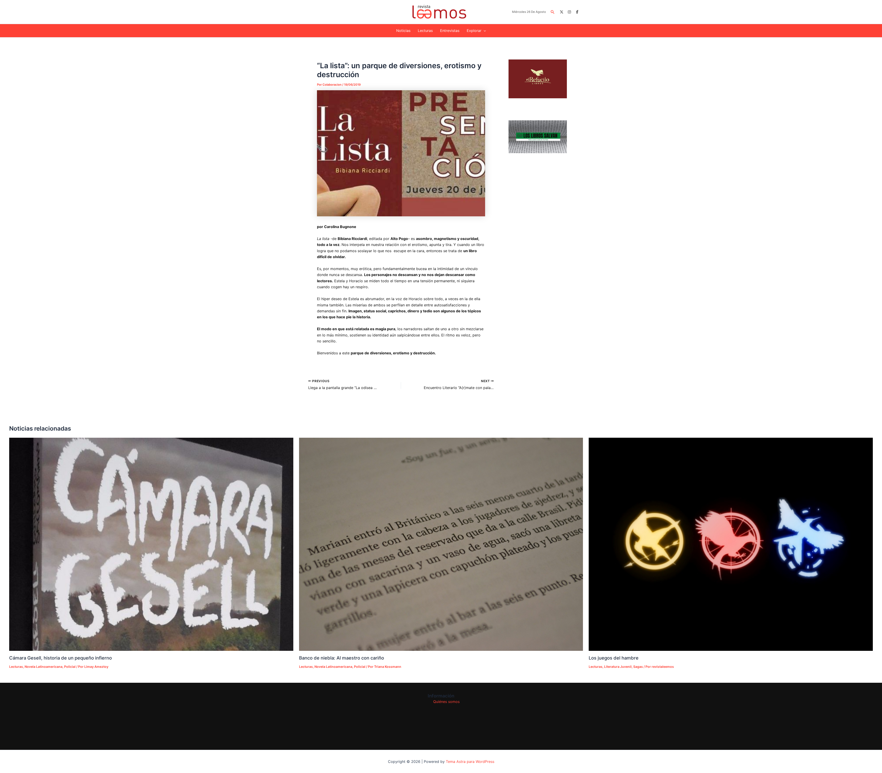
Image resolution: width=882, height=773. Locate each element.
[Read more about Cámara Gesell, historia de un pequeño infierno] (151, 544)
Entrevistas (449, 30)
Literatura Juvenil (618, 667)
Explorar (474, 30)
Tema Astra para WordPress (470, 761)
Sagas (638, 667)
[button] (553, 12)
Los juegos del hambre (614, 658)
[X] (561, 12)
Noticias (403, 30)
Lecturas (425, 30)
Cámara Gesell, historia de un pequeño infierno (60, 658)
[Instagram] (569, 12)
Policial (70, 667)
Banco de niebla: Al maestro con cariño (341, 658)
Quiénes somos (446, 701)
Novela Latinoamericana (43, 667)
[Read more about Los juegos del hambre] (731, 544)
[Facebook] (577, 12)
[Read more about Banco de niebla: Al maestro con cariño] (441, 544)
